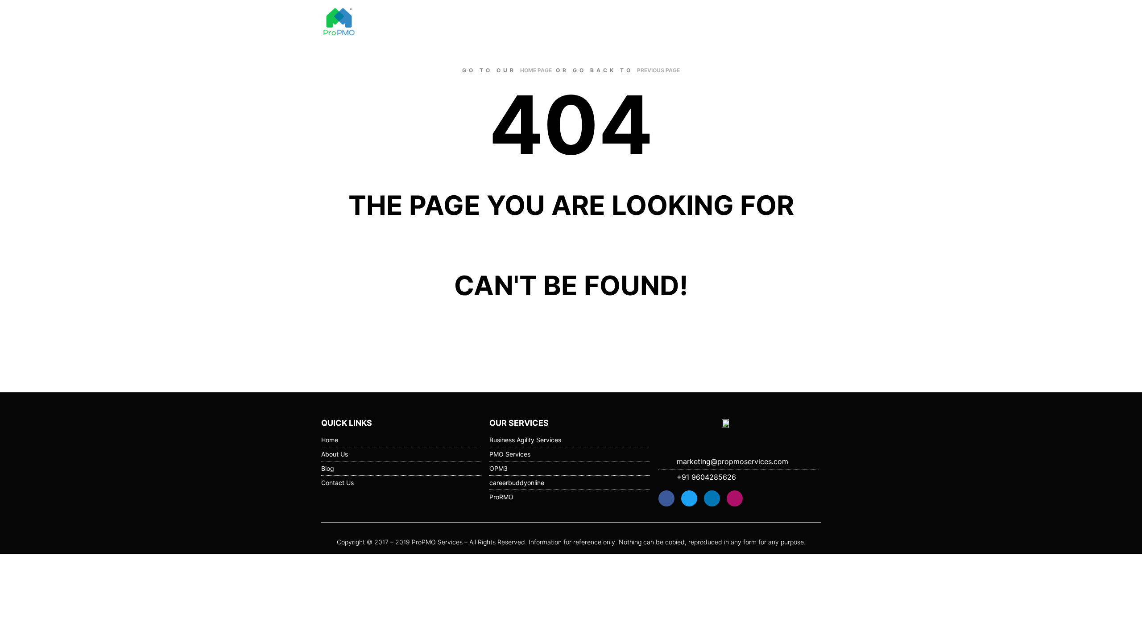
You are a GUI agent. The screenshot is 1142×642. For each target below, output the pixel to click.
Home (636, 22)
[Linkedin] (712, 498)
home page (536, 70)
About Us (673, 22)
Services (747, 22)
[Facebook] (666, 498)
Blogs (710, 22)
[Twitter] (689, 498)
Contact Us (795, 22)
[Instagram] (735, 498)
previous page (658, 70)
